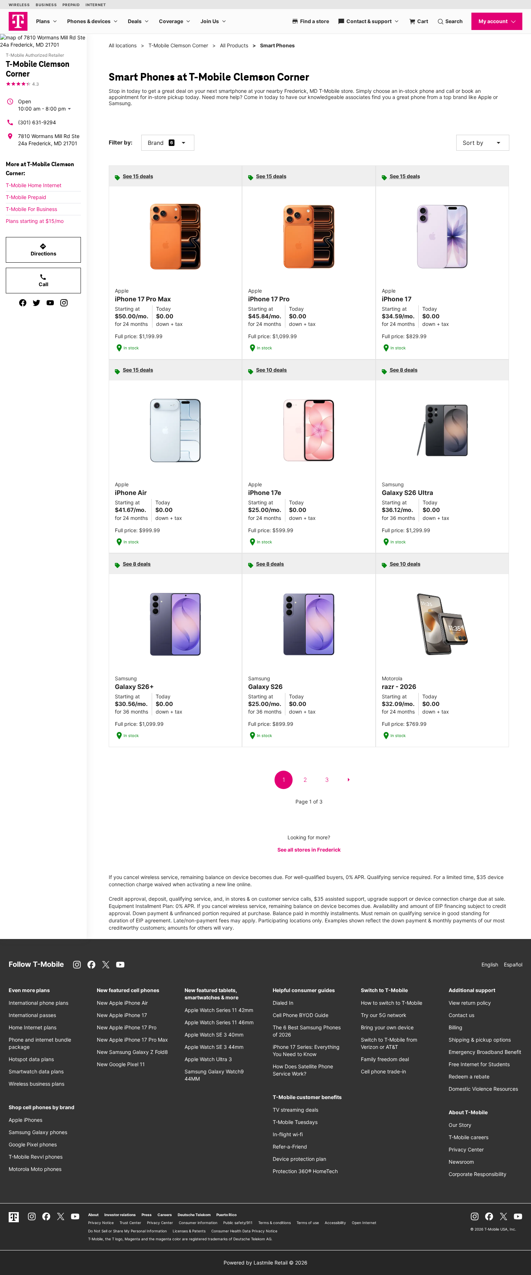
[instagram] (64, 302)
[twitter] (36, 302)
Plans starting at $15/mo (35, 221)
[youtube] (50, 302)
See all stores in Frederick (309, 850)
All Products (234, 45)
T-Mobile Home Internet (33, 185)
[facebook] (22, 302)
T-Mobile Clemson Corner (178, 45)
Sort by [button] (483, 142)
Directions (43, 250)
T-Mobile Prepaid (26, 197)
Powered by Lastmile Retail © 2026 (265, 1262)
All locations (123, 45)
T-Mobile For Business (31, 209)
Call (43, 280)
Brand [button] (156, 142)
